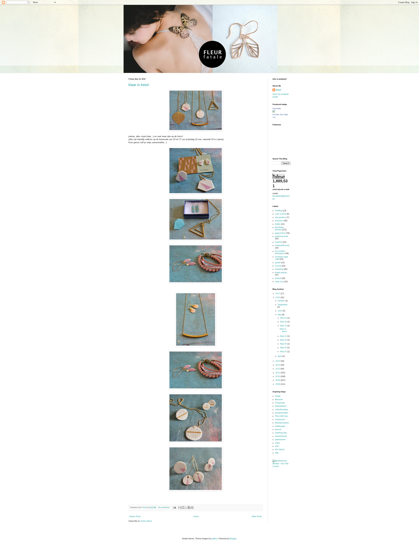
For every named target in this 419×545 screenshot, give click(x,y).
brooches (279, 221)
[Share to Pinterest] (192, 507)
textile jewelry (281, 272)
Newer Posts (135, 516)
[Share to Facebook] (189, 507)
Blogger (233, 538)
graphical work (281, 236)
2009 (278, 380)
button (278, 224)
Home (196, 516)
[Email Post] (174, 507)
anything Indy (281, 433)
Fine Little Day (281, 416)
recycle (278, 266)
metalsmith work (282, 245)
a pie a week (280, 214)
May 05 (283, 344)
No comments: (164, 507)
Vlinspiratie (280, 403)
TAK (277, 453)
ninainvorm (280, 419)
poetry (278, 262)
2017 (278, 293)
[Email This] (179, 507)
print (277, 446)
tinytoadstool (280, 406)
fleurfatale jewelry (279, 228)
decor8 (278, 429)
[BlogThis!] (182, 507)
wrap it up (279, 281)
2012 (278, 369)
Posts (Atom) (146, 521)
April (280, 356)
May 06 (283, 340)
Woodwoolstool (282, 423)
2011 (278, 373)
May (280, 315)
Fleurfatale (277, 108)
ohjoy (277, 443)
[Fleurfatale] (274, 112)
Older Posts (257, 516)
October (281, 301)
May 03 (283, 347)
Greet (278, 90)
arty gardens (280, 217)
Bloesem (279, 399)
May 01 (283, 351)
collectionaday (281, 409)
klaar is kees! (138, 85)
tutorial (278, 278)
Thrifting (278, 211)
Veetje (278, 396)
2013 (278, 365)
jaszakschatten (281, 413)
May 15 (283, 326)
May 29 (283, 318)
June (280, 311)
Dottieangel (280, 426)
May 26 (283, 322)
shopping (279, 269)
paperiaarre (280, 439)
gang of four (280, 233)
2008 (278, 384)
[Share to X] (186, 507)
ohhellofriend (281, 436)
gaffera (214, 538)
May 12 (283, 336)
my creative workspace (280, 252)
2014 (278, 361)
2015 (278, 297)
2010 (278, 376)
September (283, 305)
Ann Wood (279, 449)
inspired (278, 242)
